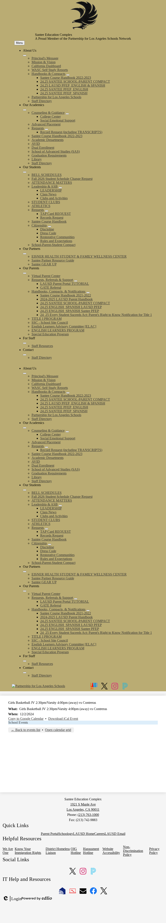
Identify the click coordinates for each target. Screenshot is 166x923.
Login (12, 898)
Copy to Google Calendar (25, 718)
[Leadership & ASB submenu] (60, 187)
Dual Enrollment (43, 147)
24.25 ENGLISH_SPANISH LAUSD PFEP (71, 307)
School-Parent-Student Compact (53, 245)
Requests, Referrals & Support (52, 280)
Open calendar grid (58, 730)
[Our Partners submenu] (24, 253)
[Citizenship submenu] (49, 226)
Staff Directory (42, 101)
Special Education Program (50, 334)
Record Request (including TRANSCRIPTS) (71, 132)
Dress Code (48, 233)
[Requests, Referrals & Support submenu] (75, 281)
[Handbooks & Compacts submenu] (68, 75)
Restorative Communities (57, 237)
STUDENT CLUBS (46, 202)
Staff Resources (42, 346)
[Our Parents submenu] (24, 273)
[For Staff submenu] (24, 343)
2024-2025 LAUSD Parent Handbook (66, 299)
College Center (50, 116)
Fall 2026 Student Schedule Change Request (62, 179)
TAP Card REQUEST (55, 214)
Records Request (51, 217)
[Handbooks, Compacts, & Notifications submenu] (88, 292)
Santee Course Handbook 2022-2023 (65, 77)
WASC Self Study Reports (50, 70)
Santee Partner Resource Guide (53, 260)
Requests (38, 128)
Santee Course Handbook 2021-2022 (65, 295)
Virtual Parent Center (46, 276)
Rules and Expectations (56, 241)
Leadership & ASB (45, 186)
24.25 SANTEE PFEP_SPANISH (64, 93)
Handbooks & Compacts (48, 74)
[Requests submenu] (46, 129)
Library (37, 159)
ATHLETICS (41, 206)
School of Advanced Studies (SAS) (56, 151)
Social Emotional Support (57, 120)
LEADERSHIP (51, 190)
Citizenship (39, 225)
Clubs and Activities (54, 198)
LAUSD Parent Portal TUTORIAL (64, 283)
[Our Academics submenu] (24, 110)
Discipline (47, 229)
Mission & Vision (44, 62)
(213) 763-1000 (88, 815)
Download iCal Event (63, 718)
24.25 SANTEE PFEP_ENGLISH (64, 89)
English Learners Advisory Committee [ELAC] (64, 326)
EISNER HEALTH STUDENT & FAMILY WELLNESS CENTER (79, 256)
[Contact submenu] (24, 354)
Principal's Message (45, 58)
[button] (24, 373)
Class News (48, 194)
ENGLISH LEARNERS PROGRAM (58, 330)
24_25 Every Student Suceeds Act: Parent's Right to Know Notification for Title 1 (96, 315)
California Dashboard (46, 66)
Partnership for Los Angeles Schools (56, 97)
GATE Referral (50, 287)
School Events (18, 722)
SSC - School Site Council (50, 322)
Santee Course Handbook (49, 221)
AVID (36, 144)
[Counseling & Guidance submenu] (67, 113)
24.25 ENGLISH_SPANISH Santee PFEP (69, 311)
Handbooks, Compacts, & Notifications (58, 291)
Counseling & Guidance (48, 112)
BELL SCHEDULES (47, 175)
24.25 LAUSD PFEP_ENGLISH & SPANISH (72, 85)
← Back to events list (25, 730)
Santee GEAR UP (44, 264)
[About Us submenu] (24, 55)
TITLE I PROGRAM (47, 318)
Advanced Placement (46, 124)
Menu (19, 42)
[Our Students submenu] (24, 172)
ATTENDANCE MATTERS (52, 182)
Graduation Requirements (49, 155)
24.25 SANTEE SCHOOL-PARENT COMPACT (75, 81)
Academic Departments (48, 140)
